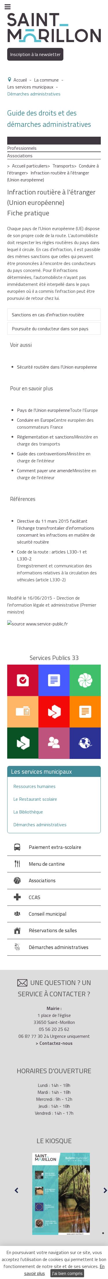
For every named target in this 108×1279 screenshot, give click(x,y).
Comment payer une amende (44, 470)
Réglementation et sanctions (45, 436)
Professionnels (22, 148)
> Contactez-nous (54, 1043)
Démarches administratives (40, 824)
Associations (20, 155)
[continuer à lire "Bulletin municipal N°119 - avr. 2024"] (61, 1194)
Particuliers (18, 140)
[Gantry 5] (54, 27)
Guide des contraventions (42, 453)
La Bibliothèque (28, 811)
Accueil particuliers (30, 165)
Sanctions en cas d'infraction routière (48, 314)
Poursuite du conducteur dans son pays (50, 328)
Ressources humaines (34, 786)
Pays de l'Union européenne (43, 410)
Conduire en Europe (35, 419)
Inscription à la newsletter (35, 54)
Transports (63, 165)
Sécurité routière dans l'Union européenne (57, 366)
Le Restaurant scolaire (35, 798)
